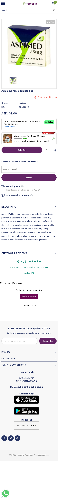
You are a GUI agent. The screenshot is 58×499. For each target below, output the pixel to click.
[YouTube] (17, 438)
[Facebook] (4, 438)
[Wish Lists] (48, 150)
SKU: (3, 107)
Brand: (4, 103)
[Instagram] (11, 438)
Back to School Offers (31, 141)
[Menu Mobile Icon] (3, 3)
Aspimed (22, 103)
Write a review (29, 296)
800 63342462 (26, 381)
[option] (29, 46)
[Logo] (30, 3)
